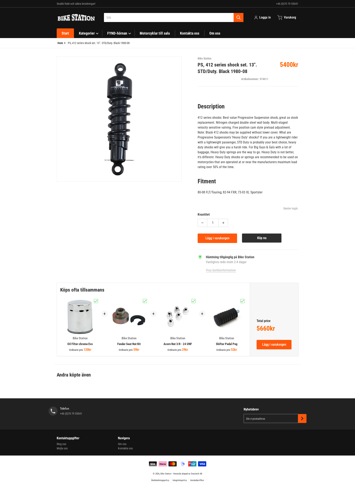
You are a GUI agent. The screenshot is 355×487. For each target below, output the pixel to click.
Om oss (122, 444)
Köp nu (261, 238)
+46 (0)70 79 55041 (287, 3)
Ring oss (61, 444)
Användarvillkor (197, 480)
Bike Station (165, 473)
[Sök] (238, 17)
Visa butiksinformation (221, 270)
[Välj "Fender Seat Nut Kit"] (145, 301)
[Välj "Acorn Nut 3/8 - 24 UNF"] (193, 301)
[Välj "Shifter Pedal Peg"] (242, 301)
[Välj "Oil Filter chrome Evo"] (96, 301)
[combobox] (173, 17)
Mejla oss (62, 448)
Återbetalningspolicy (160, 480)
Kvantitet (204, 214)
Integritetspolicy (180, 480)
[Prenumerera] (302, 418)
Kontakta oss (125, 448)
